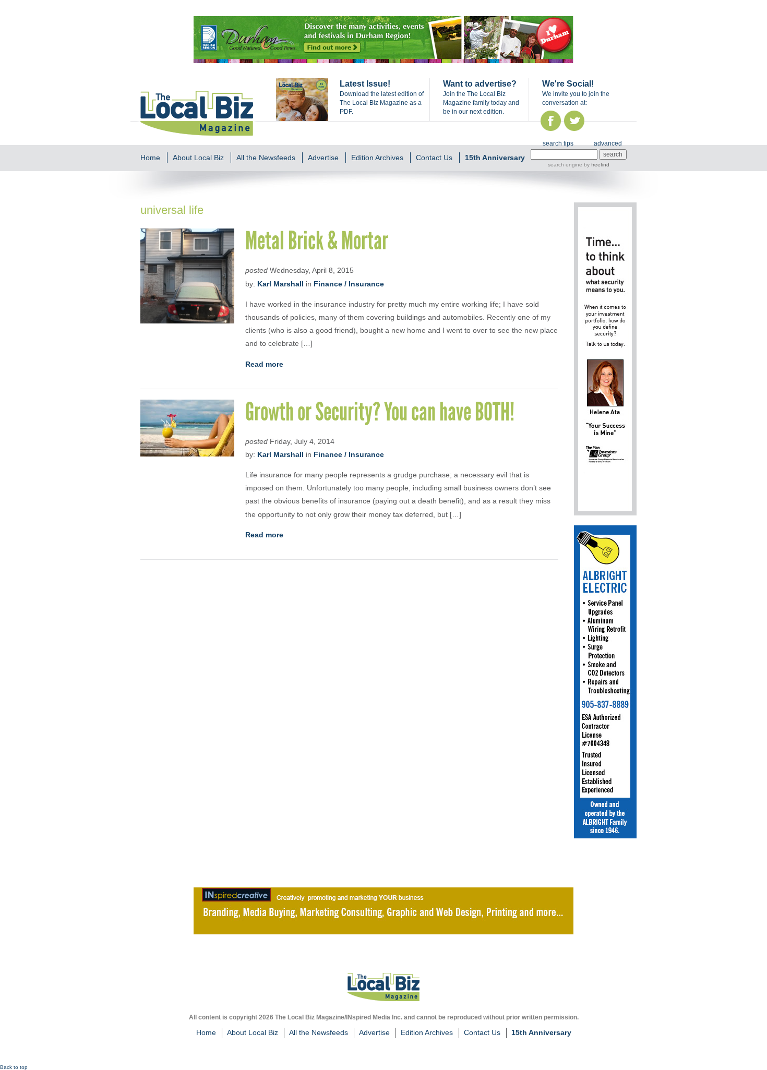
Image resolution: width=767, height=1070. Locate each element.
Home (150, 157)
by (595, 164)
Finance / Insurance (349, 284)
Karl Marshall (280, 284)
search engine (565, 164)
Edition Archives (377, 157)
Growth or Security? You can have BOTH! (379, 411)
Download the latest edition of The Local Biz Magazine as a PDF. (382, 102)
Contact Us (434, 157)
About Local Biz (198, 157)
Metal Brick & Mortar (316, 240)
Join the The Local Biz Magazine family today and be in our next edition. (481, 102)
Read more (264, 364)
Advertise (323, 157)
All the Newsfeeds (265, 157)
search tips (558, 143)
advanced (608, 143)
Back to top (14, 1067)
